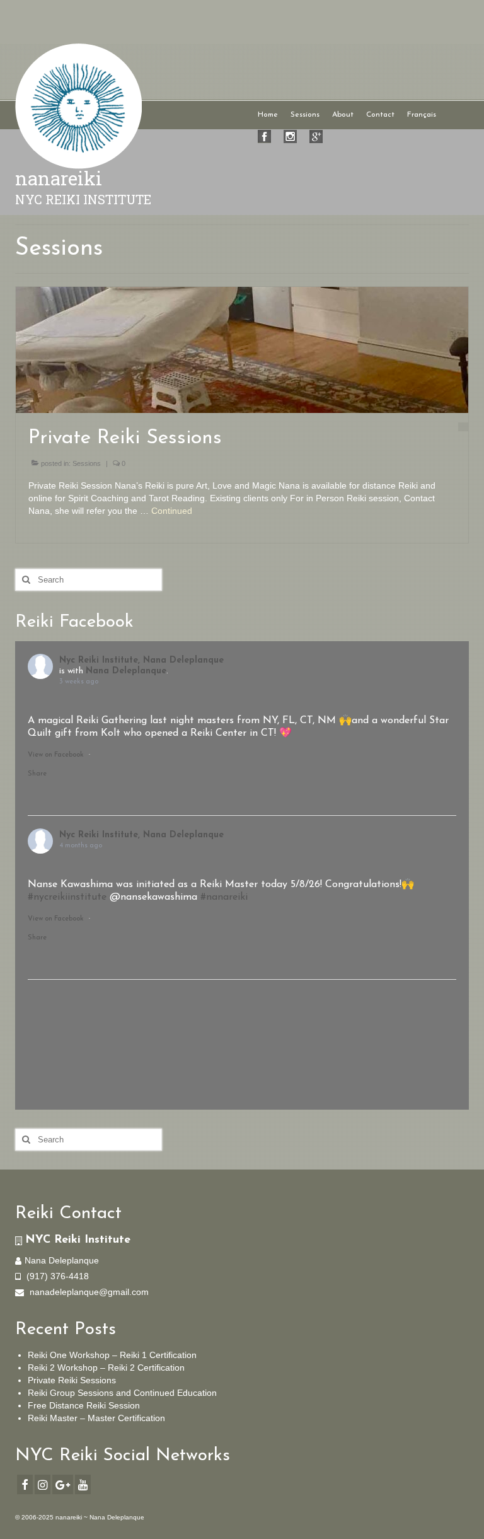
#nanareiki (224, 897)
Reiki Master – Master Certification (96, 1418)
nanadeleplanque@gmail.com (88, 1292)
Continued (171, 511)
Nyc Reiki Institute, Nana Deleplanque (141, 660)
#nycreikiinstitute (67, 897)
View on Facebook (56, 755)
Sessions (86, 463)
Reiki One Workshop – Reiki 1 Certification (112, 1355)
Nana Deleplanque (126, 671)
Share (37, 773)
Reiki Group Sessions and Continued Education (122, 1393)
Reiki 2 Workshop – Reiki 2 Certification (106, 1367)
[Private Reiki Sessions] (242, 349)
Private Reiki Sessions (72, 1380)
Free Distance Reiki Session (84, 1405)
